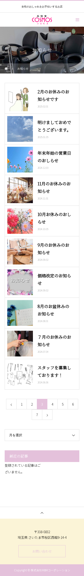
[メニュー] (77, 20)
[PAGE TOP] (42, 513)
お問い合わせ (42, 551)
